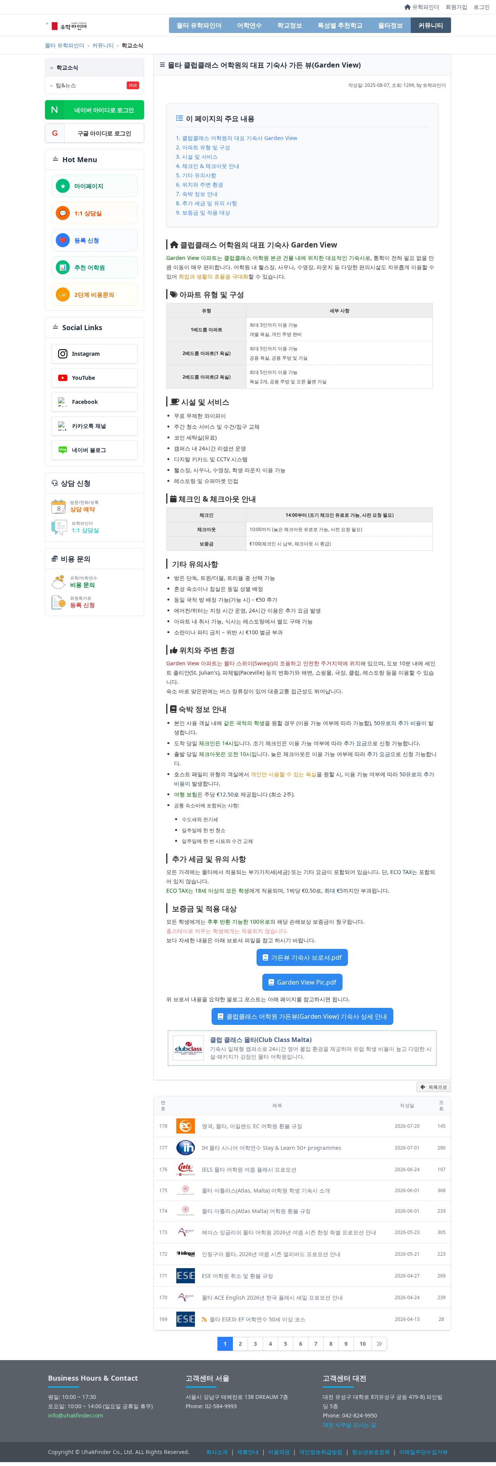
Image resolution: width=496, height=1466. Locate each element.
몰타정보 (390, 25)
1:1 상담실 (85, 530)
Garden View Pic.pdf (306, 982)
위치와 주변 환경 (202, 184)
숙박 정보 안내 (200, 193)
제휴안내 (248, 1452)
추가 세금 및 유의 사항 (209, 203)
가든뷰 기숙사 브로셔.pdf (306, 957)
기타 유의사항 (199, 175)
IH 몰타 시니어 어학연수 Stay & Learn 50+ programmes (271, 1147)
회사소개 (217, 1452)
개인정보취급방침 (321, 1452)
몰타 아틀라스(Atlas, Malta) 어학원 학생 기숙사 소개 (266, 1190)
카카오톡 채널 (89, 425)
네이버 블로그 (89, 449)
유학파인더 (425, 6)
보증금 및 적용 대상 (206, 212)
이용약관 (279, 1452)
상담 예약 (82, 509)
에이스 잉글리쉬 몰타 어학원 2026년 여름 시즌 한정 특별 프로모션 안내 (289, 1232)
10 (363, 1343)
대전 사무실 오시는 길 (349, 1424)
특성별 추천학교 (340, 25)
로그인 (482, 6)
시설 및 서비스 (200, 156)
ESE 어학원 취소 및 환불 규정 (237, 1275)
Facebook (85, 401)
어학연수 (249, 25)
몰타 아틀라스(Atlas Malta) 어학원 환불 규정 (256, 1211)
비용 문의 (82, 584)
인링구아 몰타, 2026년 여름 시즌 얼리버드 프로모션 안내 (271, 1254)
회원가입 (456, 6)
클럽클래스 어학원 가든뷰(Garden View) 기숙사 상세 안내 (306, 1016)
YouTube (83, 377)
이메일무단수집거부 (423, 1452)
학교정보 (289, 25)
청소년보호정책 (371, 1452)
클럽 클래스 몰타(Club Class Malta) (261, 1040)
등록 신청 (82, 605)
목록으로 (438, 1087)
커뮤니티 (430, 25)
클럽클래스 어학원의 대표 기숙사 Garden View (239, 138)
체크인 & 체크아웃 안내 (210, 166)
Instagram (86, 353)
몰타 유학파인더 (199, 25)
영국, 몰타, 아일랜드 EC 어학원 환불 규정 (252, 1126)
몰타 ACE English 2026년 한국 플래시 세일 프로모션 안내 (272, 1297)
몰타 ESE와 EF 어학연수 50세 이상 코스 (256, 1319)
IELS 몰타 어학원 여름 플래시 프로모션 (249, 1169)
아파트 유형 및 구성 (206, 147)
